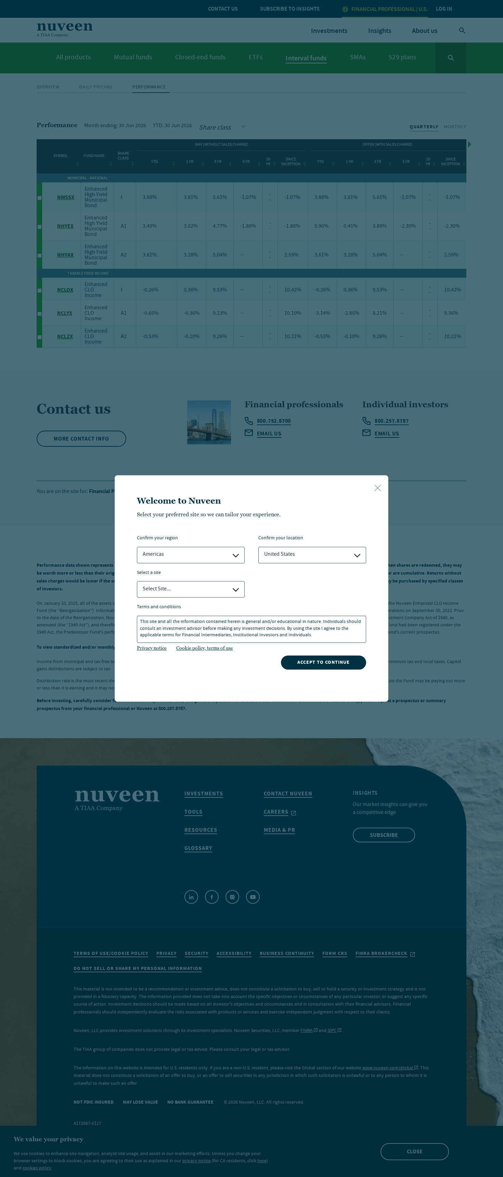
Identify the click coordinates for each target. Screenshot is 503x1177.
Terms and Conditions (159, 607)
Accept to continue (323, 662)
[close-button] (377, 488)
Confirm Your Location (280, 538)
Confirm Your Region (157, 538)
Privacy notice (152, 648)
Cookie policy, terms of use (204, 648)
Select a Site (149, 573)
